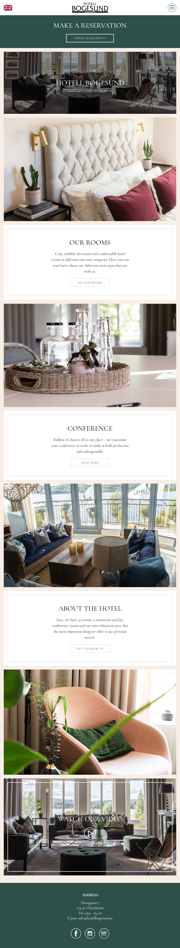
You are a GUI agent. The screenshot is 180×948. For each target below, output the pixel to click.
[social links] (76, 933)
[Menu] (172, 8)
